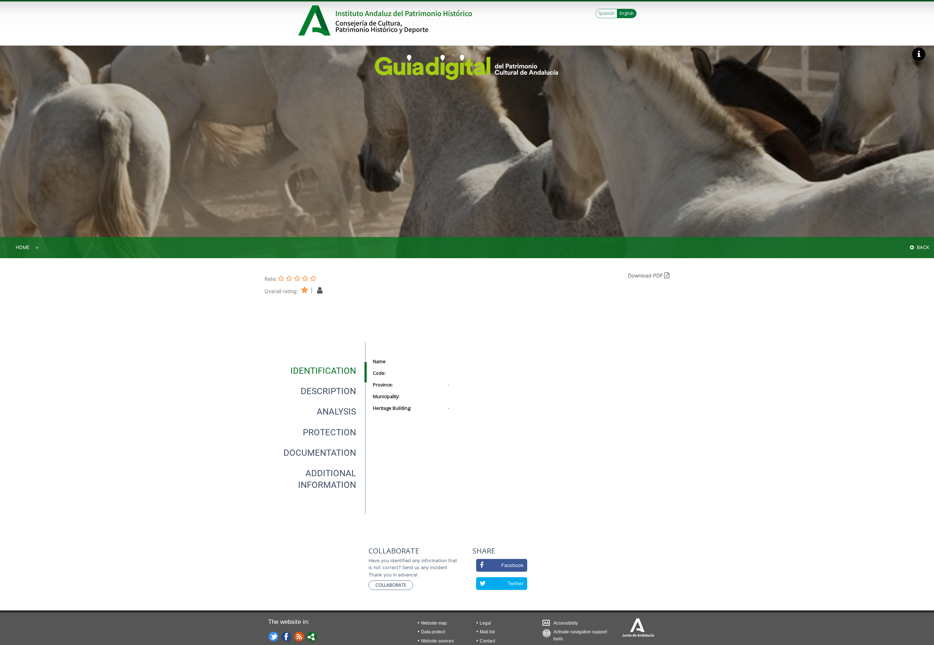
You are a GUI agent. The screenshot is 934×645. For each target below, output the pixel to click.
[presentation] (315, 371)
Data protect (433, 631)
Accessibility (565, 623)
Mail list (487, 631)
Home (23, 247)
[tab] (323, 371)
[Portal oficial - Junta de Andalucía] (315, 20)
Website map (434, 623)
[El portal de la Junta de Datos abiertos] (311, 636)
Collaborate (390, 585)
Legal (485, 623)
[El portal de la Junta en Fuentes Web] (299, 636)
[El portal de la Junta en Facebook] (286, 636)
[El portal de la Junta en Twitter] (273, 636)
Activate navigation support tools (580, 633)
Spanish (606, 13)
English (627, 13)
